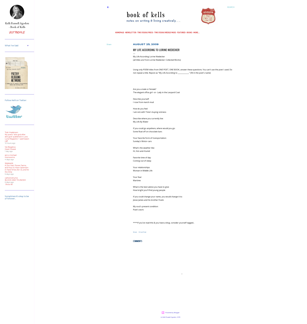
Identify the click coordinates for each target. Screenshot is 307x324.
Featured (181, 32)
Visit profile (17, 32)
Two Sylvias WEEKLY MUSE (165, 32)
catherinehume (11, 178)
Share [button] (109, 44)
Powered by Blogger (172, 312)
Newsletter (130, 32)
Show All (8, 184)
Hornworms (10, 157)
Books (189, 32)
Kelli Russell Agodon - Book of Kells (17, 25)
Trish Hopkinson (11, 132)
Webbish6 (9, 163)
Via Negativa (10, 147)
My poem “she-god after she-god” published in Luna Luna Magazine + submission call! (17, 137)
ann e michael (11, 155)
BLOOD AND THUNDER (15, 180)
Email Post (142, 232)
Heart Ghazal (10, 149)
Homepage (119, 32)
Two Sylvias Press (145, 32)
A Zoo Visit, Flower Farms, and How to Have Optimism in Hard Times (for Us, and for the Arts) (17, 168)
